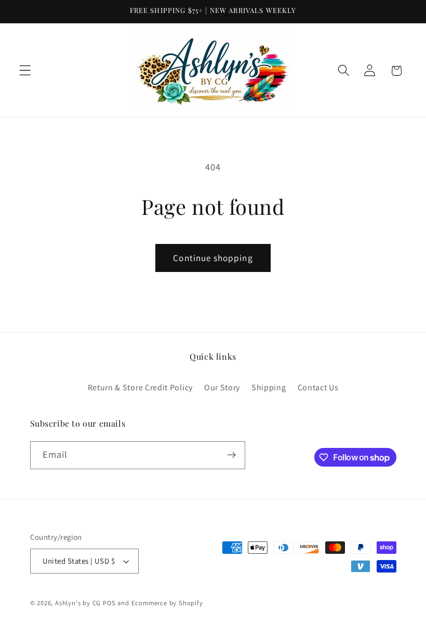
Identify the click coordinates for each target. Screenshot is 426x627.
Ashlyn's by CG (78, 602)
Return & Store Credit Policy (140, 387)
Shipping (268, 387)
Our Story (222, 387)
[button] (25, 71)
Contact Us (318, 387)
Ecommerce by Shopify (167, 602)
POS (109, 602)
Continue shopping (213, 258)
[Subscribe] (231, 455)
